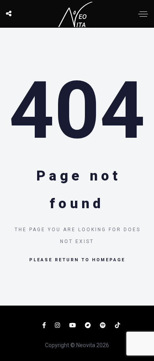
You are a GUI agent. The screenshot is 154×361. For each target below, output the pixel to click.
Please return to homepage (77, 259)
